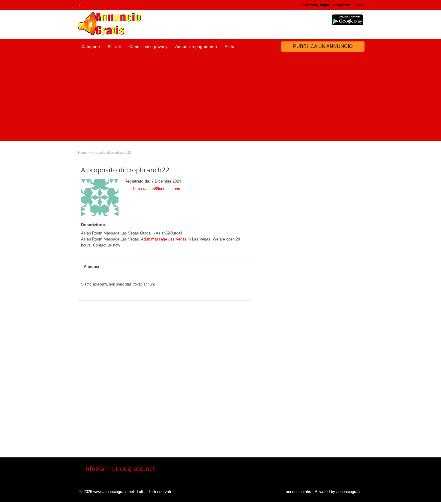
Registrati (342, 5)
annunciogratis (298, 491)
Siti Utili (115, 46)
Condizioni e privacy (148, 46)
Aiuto (229, 46)
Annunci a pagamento (196, 46)
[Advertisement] (220, 99)
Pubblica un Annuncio (322, 46)
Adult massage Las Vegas (164, 239)
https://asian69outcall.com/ (156, 188)
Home (82, 152)
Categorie (90, 46)
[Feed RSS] (81, 4)
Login (357, 5)
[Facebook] (89, 4)
